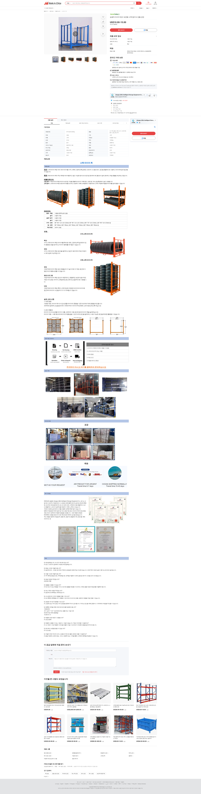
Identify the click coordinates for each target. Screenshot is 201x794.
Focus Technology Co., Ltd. (102, 786)
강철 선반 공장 (55, 773)
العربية (107, 783)
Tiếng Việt (134, 783)
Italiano (90, 783)
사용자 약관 (88, 782)
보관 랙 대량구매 (101, 773)
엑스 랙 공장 (75, 773)
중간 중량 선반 (47, 753)
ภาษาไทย (124, 783)
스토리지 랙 (64, 11)
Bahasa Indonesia (142, 783)
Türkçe (129, 783)
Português (72, 783)
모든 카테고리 (49, 8)
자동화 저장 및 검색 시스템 (50, 758)
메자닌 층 (131, 753)
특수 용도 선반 (47, 756)
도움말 (140, 8)
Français (78, 783)
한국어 (111, 783)
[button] (123, 123)
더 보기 (46, 776)
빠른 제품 (118, 782)
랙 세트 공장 (65, 773)
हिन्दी (119, 783)
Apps (147, 8)
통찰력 (122, 782)
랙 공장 (47, 773)
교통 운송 (51, 11)
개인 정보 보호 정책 (97, 782)
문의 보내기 (121, 30)
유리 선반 (83, 773)
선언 (83, 782)
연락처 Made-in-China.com (108, 782)
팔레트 (130, 756)
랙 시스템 (91, 773)
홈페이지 (46, 11)
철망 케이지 (75, 758)
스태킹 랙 (102, 756)
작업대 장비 (75, 756)
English (61, 783)
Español (66, 783)
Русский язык (84, 783)
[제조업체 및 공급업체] (52, 3)
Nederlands (101, 783)
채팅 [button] (146, 30)
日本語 (115, 783)
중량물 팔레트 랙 (76, 753)
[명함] (154, 127)
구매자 (132, 8)
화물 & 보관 (57, 11)
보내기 (56, 672)
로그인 (155, 4)
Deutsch (95, 783)
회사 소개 (79, 782)
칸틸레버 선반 (103, 753)
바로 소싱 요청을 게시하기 (90, 672)
